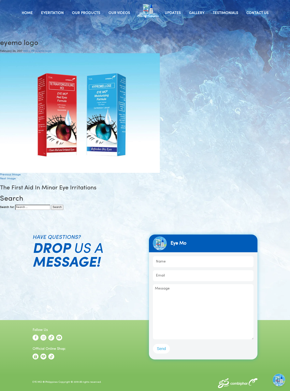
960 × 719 (29, 51)
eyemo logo (43, 51)
